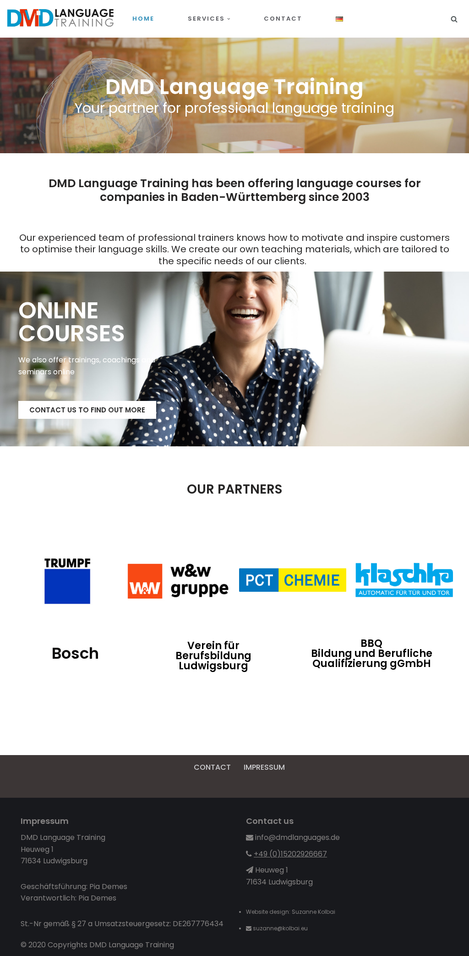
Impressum (264, 767)
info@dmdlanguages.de (297, 837)
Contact (283, 18)
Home (143, 18)
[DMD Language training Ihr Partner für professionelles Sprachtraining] (62, 18)
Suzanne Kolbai (313, 912)
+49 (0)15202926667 (290, 854)
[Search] (454, 19)
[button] (228, 19)
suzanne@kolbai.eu (281, 928)
